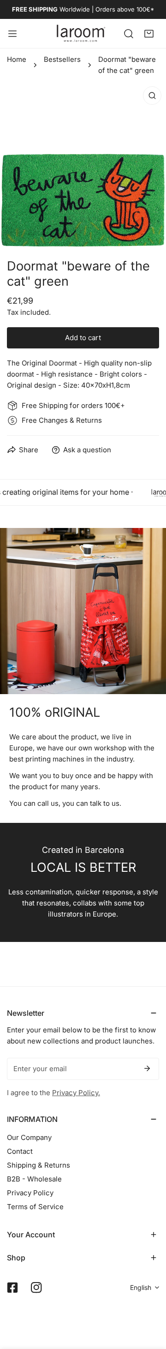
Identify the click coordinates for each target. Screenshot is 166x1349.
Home (16, 59)
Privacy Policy (30, 1192)
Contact (20, 1151)
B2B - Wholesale (34, 1179)
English (140, 1287)
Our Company (29, 1137)
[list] (83, 165)
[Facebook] (12, 1287)
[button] (149, 33)
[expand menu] (12, 33)
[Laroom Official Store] (81, 33)
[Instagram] (36, 1287)
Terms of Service (35, 1206)
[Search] (129, 33)
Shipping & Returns (38, 1165)
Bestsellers (62, 59)
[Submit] (147, 1068)
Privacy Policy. (76, 1092)
